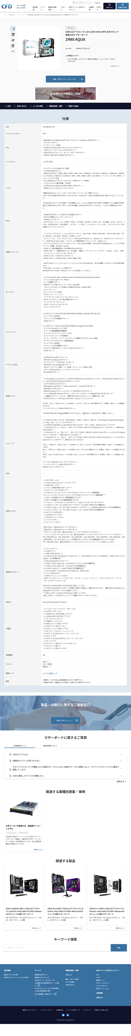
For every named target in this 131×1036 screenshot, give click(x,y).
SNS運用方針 (59, 1010)
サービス (42, 8)
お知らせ (99, 8)
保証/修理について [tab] (50, 745)
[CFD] (7, 8)
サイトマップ (87, 1010)
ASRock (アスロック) (83, 48)
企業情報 (91, 8)
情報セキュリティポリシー (30, 1010)
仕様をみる (114, 66)
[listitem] (121, 781)
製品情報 (35, 8)
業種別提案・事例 (53, 8)
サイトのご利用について (73, 1010)
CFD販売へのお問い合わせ (101, 1010)
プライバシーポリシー (47, 1010)
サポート (63, 8)
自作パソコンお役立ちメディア (77, 8)
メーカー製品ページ (50, 673)
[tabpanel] (65, 766)
